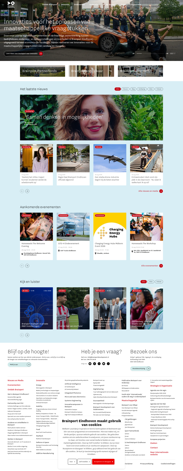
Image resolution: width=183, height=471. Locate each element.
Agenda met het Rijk (158, 404)
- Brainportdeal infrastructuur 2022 (160, 414)
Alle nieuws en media (148, 191)
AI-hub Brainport (70, 387)
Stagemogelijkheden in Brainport (18, 433)
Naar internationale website (159, 453)
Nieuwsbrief (125, 391)
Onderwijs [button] (93, 5)
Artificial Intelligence (73, 384)
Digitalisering (98, 389)
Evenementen (14, 385)
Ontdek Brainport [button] (49, 5)
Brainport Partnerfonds (130, 431)
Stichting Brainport (156, 430)
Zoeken (153, 443)
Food (38, 429)
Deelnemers (125, 434)
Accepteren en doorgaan (102, 462)
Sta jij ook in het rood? (14, 414)
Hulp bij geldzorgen (129, 419)
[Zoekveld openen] (173, 4)
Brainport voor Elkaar (129, 405)
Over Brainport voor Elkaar (130, 408)
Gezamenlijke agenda (14, 397)
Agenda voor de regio (158, 390)
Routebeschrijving (139, 368)
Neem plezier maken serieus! (16, 428)
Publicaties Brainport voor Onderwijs (132, 382)
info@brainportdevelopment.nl (98, 357)
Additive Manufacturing (45, 453)
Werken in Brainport (15, 439)
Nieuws (125, 89)
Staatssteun (125, 448)
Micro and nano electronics (75, 397)
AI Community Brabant (71, 389)
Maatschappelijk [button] (109, 5)
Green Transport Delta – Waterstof (46, 419)
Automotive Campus (71, 409)
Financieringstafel (98, 385)
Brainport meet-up (98, 380)
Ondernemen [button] (79, 5)
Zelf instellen (83, 462)
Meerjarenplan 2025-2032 (158, 393)
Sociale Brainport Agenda (129, 410)
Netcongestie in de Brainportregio (103, 403)
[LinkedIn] (99, 363)
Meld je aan (14, 364)
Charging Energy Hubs (43, 426)
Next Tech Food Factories (44, 432)
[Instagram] (94, 363)
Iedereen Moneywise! (14, 411)
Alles (117, 89)
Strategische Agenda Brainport (159, 407)
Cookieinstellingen (168, 464)
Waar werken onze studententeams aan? (20, 435)
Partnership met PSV (15, 403)
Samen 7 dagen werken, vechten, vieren (20, 408)
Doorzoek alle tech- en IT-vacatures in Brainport (19, 443)
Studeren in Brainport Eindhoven (17, 430)
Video (151, 89)
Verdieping (142, 89)
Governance (125, 445)
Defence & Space (42, 442)
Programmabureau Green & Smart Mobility (46, 410)
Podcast (159, 89)
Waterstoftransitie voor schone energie (48, 393)
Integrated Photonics (73, 393)
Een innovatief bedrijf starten (102, 412)
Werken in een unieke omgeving (17, 446)
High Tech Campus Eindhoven (74, 414)
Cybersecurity (97, 394)
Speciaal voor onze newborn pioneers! (19, 416)
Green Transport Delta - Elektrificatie (47, 416)
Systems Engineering (73, 401)
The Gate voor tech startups (101, 415)
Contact (154, 448)
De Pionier (125, 385)
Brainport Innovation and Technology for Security (48, 446)
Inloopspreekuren (127, 424)
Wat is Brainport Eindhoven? (18, 394)
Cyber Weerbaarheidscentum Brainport (105, 397)
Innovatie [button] (65, 5)
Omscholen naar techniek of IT (17, 449)
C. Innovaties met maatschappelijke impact (161, 381)
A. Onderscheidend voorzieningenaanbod (128, 451)
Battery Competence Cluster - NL (46, 413)
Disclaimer (128, 464)
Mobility (39, 406)
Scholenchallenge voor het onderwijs (19, 406)
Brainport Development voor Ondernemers (104, 408)
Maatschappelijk (129, 400)
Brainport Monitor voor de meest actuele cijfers (162, 399)
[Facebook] (90, 363)
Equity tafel (96, 383)
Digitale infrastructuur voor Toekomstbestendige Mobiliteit (45, 422)
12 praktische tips (127, 422)
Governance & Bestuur (128, 439)
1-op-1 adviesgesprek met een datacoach (105, 392)
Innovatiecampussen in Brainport (74, 405)
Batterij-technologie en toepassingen (47, 390)
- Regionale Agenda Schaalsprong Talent (162, 409)
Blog (133, 89)
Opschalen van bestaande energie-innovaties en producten (46, 399)
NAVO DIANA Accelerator (43, 450)
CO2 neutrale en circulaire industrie (47, 395)
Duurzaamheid (98, 401)
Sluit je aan (125, 436)
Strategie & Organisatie (161, 386)
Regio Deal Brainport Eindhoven (134, 442)
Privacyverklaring (146, 464)
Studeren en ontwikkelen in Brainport (18, 424)
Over (71, 462)
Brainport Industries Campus (73, 412)
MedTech (39, 436)
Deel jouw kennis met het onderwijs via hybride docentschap (19, 452)
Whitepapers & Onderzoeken (130, 388)
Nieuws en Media (15, 380)
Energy (38, 385)
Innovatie (40, 380)
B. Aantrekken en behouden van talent (133, 455)
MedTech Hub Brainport (43, 439)
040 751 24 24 (91, 359)
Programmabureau (127, 415)
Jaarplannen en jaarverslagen (159, 436)
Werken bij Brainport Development (160, 428)
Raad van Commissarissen (158, 433)
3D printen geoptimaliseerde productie (76, 380)
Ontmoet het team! (42, 402)
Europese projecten (157, 439)
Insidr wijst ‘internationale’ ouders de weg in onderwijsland (134, 395)
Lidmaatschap (126, 413)
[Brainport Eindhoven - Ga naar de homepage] (11, 4)
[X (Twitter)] (108, 363)
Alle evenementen (149, 266)
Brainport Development (159, 425)
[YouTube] (103, 363)
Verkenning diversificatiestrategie (160, 396)
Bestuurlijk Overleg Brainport (159, 412)
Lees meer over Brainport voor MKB (20, 54)
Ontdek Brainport (16, 390)
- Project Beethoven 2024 (158, 417)
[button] (133, 53)
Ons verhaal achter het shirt (16, 419)
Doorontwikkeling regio (15, 399)
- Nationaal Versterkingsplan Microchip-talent (162, 420)
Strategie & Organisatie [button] (131, 5)
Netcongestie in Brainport (44, 388)
